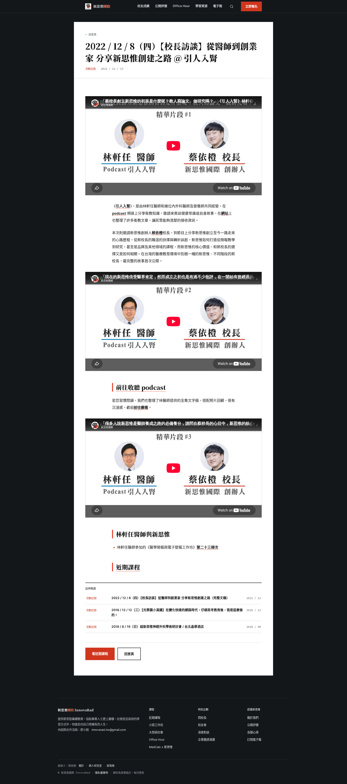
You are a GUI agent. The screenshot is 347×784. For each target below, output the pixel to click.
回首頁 (129, 654)
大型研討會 (156, 732)
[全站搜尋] (231, 6)
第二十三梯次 (207, 547)
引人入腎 (123, 206)
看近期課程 (100, 654)
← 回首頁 (90, 34)
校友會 (202, 725)
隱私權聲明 (101, 772)
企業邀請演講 (206, 739)
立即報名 (251, 6)
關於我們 (252, 717)
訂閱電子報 (254, 739)
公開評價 (161, 6)
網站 (224, 213)
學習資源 (201, 6)
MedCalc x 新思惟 (160, 747)
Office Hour (181, 6)
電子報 (217, 6)
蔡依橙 (157, 233)
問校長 (202, 717)
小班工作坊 (156, 725)
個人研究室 (95, 765)
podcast (119, 213)
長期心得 (252, 732)
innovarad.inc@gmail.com (109, 729)
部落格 (110, 765)
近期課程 (154, 717)
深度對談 (203, 732)
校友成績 (143, 6)
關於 (81, 765)
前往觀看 (141, 407)
